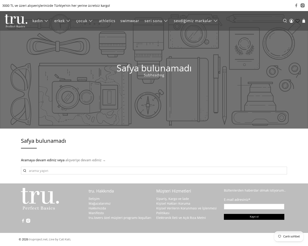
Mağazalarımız (100, 203)
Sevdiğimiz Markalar (193, 20)
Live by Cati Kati (59, 239)
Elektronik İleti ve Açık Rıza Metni (181, 218)
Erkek (59, 20)
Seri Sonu (153, 20)
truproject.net (38, 239)
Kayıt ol (254, 216)
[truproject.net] (16, 20)
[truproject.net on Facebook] (296, 5)
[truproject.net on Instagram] (303, 5)
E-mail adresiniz (237, 199)
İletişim (94, 199)
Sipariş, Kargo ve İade (172, 199)
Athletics (107, 20)
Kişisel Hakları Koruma (173, 203)
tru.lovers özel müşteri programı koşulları (120, 218)
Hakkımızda (97, 208)
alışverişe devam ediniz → (85, 160)
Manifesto (96, 213)
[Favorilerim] (297, 21)
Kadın (37, 20)
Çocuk (81, 20)
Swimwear (129, 20)
